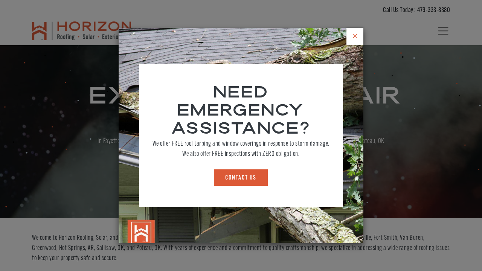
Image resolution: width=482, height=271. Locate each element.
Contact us (240, 178)
